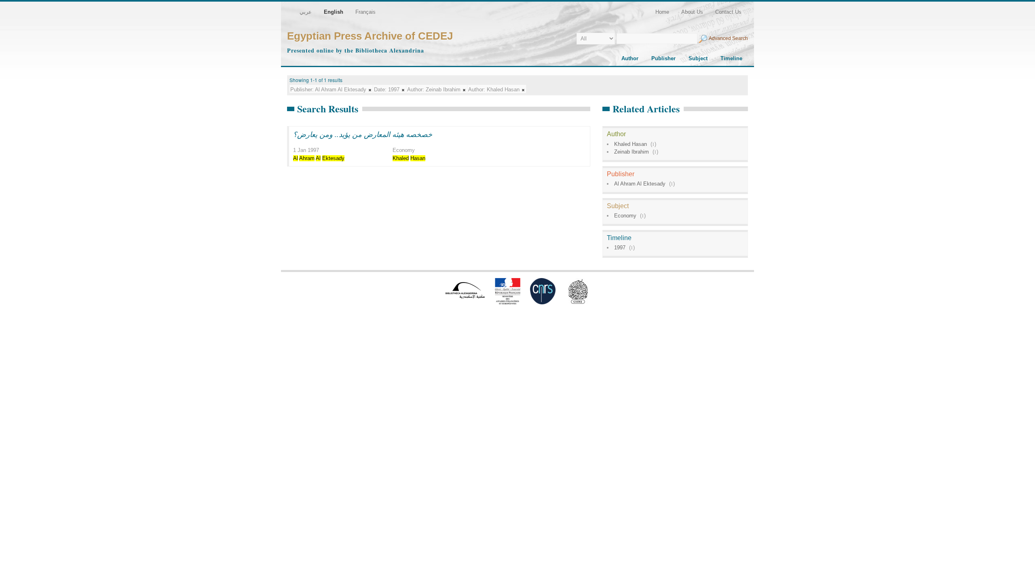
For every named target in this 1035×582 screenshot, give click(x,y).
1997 (619, 248)
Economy (625, 216)
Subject (698, 58)
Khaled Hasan (630, 144)
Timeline (731, 58)
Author (629, 58)
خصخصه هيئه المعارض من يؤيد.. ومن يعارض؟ (362, 134)
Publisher (663, 58)
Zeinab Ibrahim (631, 152)
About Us (692, 12)
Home (662, 12)
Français (365, 12)
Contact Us (728, 12)
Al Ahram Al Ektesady (639, 184)
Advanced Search (728, 38)
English (333, 12)
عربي (306, 12)
